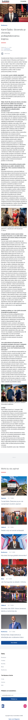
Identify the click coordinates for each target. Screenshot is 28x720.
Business (3, 657)
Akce (2, 579)
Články (3, 653)
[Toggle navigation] (23, 1)
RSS (2, 685)
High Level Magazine (14, 719)
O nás (2, 679)
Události (3, 527)
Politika (3, 660)
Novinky (3, 663)
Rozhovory (4, 25)
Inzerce (3, 682)
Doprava (3, 498)
